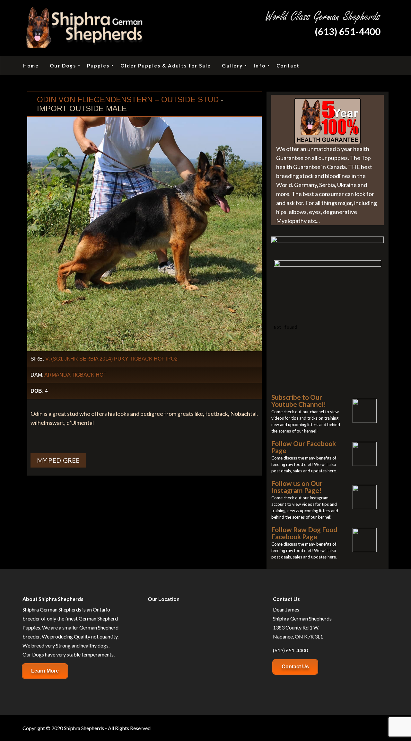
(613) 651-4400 (347, 31)
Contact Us (295, 666)
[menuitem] (31, 65)
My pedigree (58, 460)
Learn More (45, 671)
